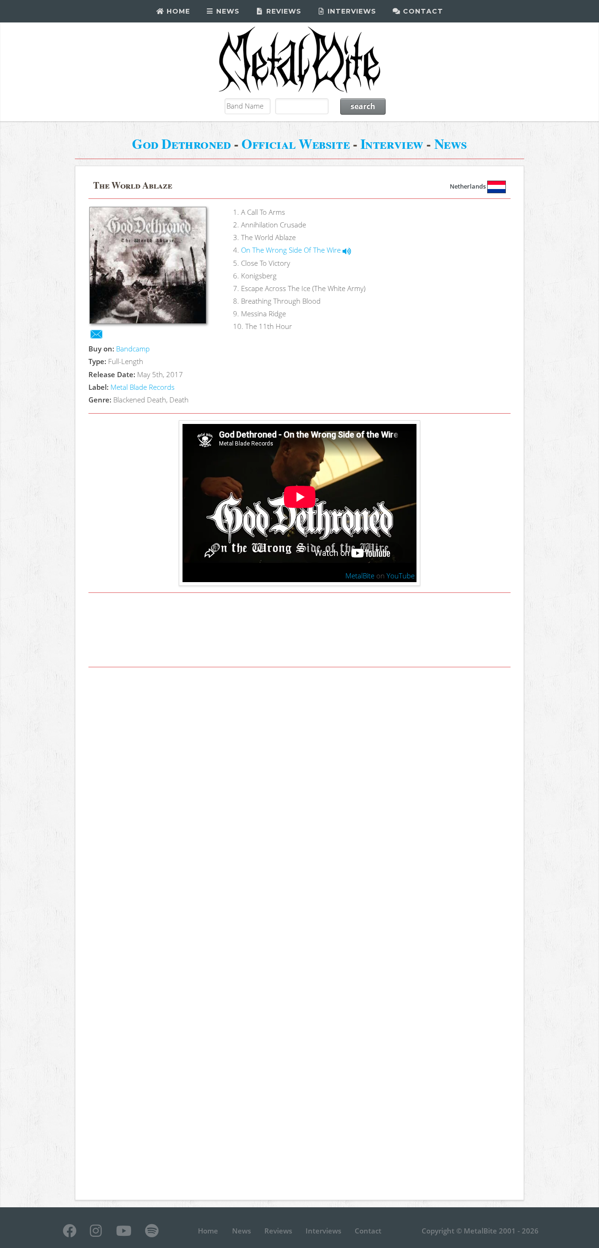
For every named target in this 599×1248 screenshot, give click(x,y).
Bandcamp (133, 348)
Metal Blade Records (142, 387)
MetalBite (359, 575)
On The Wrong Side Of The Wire (292, 250)
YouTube (401, 575)
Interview (392, 143)
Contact (422, 11)
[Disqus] (299, 804)
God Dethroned (181, 143)
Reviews (282, 11)
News (227, 11)
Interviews (350, 11)
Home (177, 11)
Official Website (295, 143)
